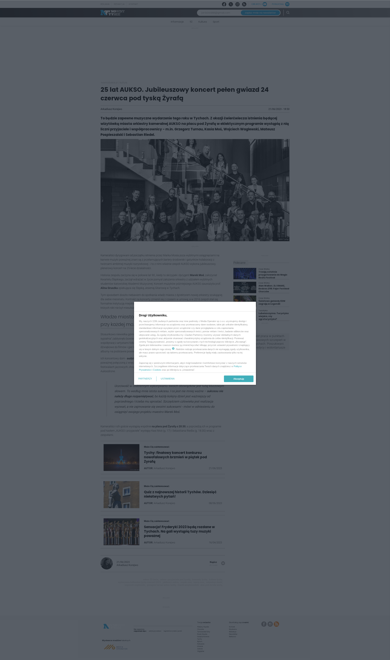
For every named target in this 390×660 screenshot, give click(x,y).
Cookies (157, 369)
